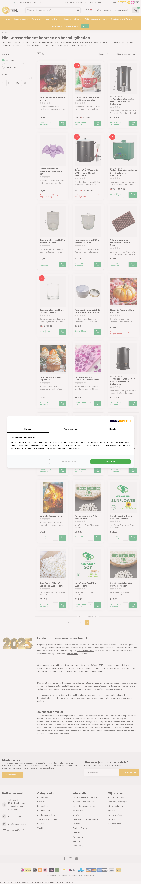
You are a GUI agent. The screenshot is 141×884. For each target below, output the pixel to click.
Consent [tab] (28, 429)
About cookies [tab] (70, 429)
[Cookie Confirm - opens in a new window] (120, 421)
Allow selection (69, 461)
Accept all (110, 461)
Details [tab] (112, 429)
